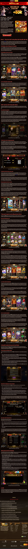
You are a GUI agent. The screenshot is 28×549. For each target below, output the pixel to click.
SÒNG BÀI (12, 525)
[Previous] (1, 10)
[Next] (26, 10)
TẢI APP (16, 529)
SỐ (11, 529)
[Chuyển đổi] (0, 503)
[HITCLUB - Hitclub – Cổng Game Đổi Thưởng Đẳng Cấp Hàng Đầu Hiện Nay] (14, 3)
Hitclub (1, 526)
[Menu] (1, 3)
